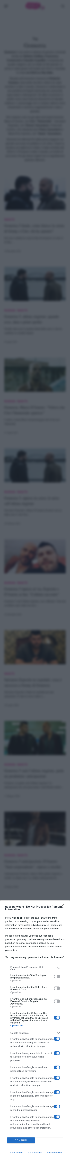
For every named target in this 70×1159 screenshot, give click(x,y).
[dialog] (35, 1029)
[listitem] (35, 968)
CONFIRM (21, 1140)
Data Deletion (15, 1152)
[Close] (63, 907)
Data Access (35, 1152)
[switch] (57, 976)
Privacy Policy (54, 1152)
